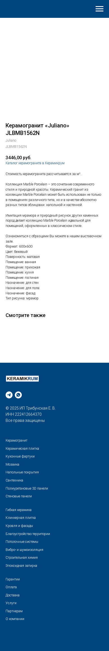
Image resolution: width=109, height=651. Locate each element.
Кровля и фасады (19, 526)
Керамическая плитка (22, 449)
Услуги (11, 603)
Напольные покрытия (22, 472)
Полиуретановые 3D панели (27, 488)
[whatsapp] (18, 394)
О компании (15, 619)
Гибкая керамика (19, 510)
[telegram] (9, 394)
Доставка (13, 595)
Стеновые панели (19, 496)
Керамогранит (16, 440)
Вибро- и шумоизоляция (24, 550)
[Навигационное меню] (99, 9)
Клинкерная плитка (21, 518)
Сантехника (14, 480)
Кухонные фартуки (20, 456)
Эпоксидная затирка (21, 566)
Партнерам (14, 611)
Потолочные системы (22, 542)
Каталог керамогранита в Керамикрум (35, 163)
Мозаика (12, 464)
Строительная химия (22, 558)
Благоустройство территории (28, 534)
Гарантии (13, 579)
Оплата (11, 587)
